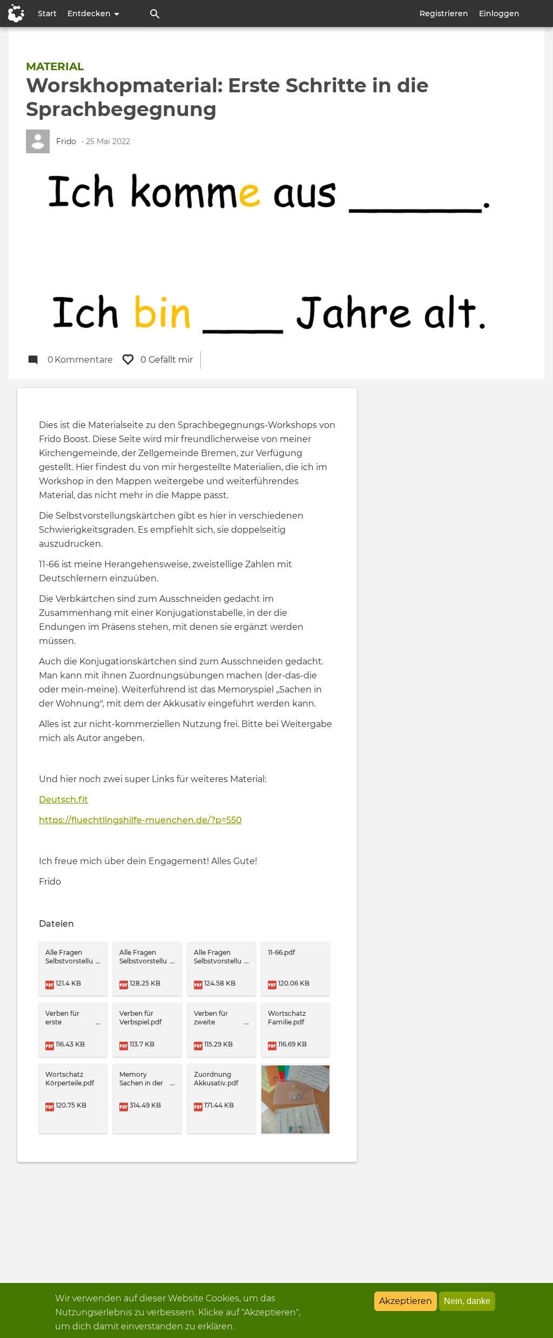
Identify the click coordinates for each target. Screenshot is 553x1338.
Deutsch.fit (63, 799)
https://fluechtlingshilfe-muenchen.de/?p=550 (140, 820)
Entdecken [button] (90, 13)
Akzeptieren (405, 1301)
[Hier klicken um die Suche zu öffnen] (154, 13)
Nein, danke (467, 1301)
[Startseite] (13, 13)
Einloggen (499, 13)
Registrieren (444, 13)
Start (47, 13)
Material (55, 66)
